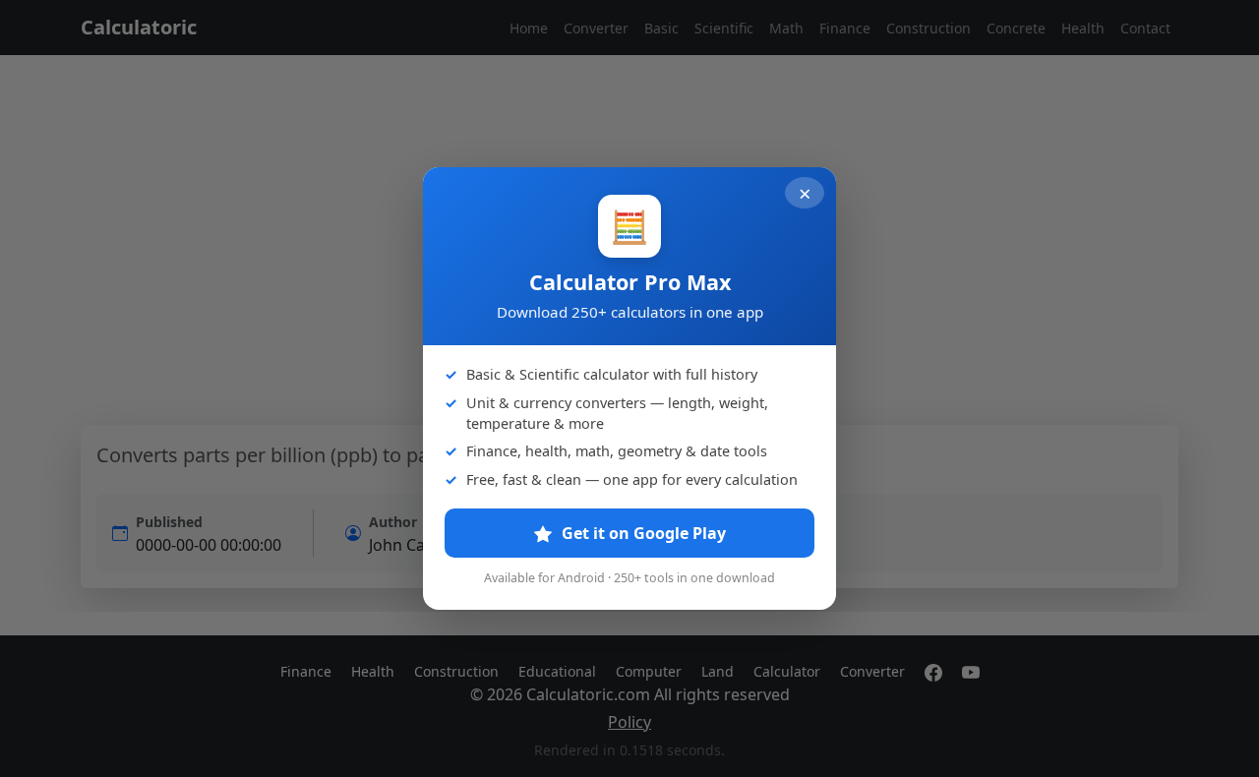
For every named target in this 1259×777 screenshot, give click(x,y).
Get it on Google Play (642, 533)
